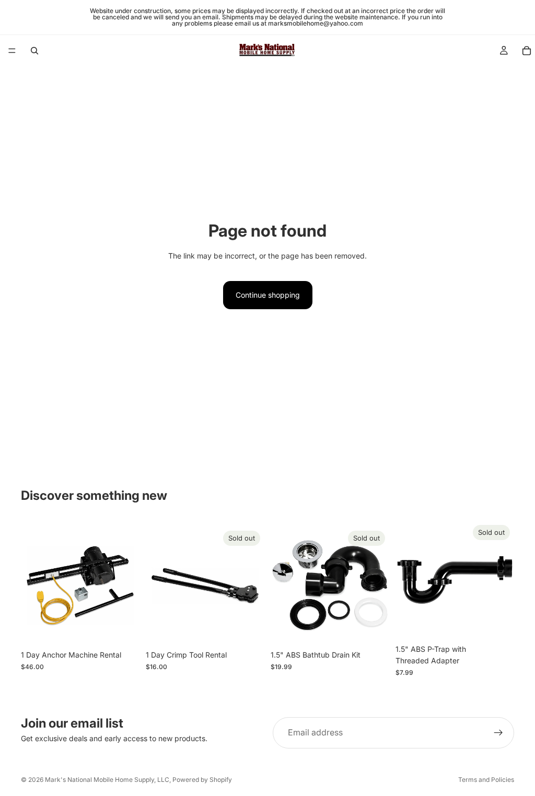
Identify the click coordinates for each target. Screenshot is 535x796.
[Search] (34, 50)
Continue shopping (268, 294)
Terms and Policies (486, 779)
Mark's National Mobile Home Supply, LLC (107, 779)
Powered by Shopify (202, 779)
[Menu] (12, 51)
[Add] (123, 628)
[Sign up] (498, 733)
